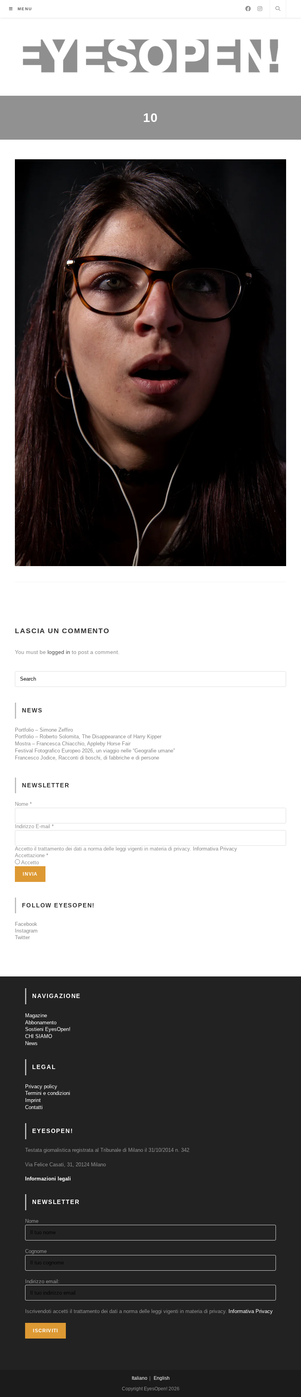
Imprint (33, 1100)
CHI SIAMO (38, 1036)
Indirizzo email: (42, 1281)
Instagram (26, 931)
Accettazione (31, 855)
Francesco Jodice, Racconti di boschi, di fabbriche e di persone (87, 758)
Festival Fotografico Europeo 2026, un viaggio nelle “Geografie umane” (95, 751)
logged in (58, 652)
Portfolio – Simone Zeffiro (44, 730)
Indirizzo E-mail (34, 826)
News (31, 1043)
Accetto (30, 862)
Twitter (22, 937)
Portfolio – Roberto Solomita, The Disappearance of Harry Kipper (88, 736)
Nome (23, 804)
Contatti (34, 1107)
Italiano (139, 1378)
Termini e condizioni (47, 1093)
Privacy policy (41, 1086)
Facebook (26, 924)
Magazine (36, 1015)
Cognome (36, 1251)
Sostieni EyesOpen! (48, 1029)
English (162, 1378)
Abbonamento (40, 1022)
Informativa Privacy (215, 849)
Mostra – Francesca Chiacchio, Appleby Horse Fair (73, 744)
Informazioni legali (48, 1179)
